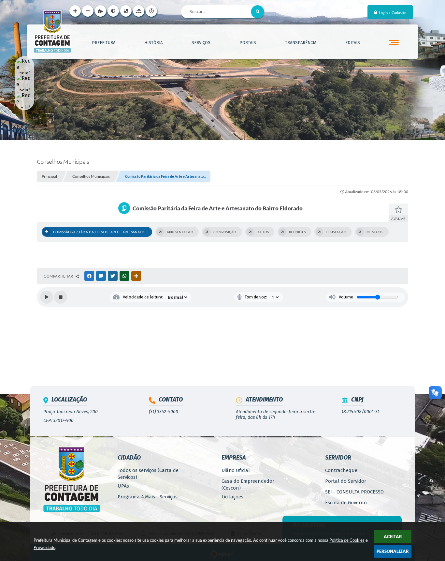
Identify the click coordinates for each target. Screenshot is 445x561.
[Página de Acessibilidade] (151, 11)
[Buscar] (257, 11)
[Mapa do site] (138, 11)
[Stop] (60, 297)
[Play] (46, 297)
